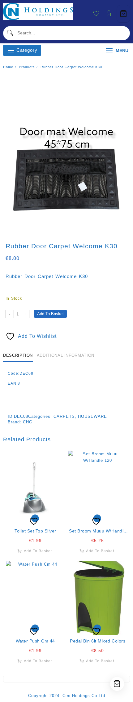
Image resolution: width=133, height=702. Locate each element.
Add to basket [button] (38, 551)
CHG (27, 422)
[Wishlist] (35, 487)
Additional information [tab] (65, 355)
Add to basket (50, 313)
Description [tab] (18, 355)
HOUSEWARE (92, 416)
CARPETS (64, 416)
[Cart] (123, 14)
